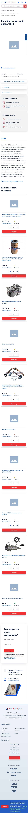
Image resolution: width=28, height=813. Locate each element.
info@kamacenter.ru (14, 753)
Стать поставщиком (20, 728)
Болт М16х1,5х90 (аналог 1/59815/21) (12, 598)
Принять (5, 806)
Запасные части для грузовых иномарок (10, 13)
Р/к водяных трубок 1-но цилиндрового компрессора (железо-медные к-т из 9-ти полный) (13, 386)
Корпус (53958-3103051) (8, 429)
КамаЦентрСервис (5, 10)
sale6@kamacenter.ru (13, 680)
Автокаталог (4, 728)
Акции (16, 733)
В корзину (14, 232)
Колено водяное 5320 (8, 344)
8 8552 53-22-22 (14, 750)
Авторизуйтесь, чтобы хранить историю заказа (14, 81)
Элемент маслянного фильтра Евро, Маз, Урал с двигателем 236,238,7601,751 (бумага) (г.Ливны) (12, 258)
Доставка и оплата (6, 736)
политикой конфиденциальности (9, 657)
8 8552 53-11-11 (14, 747)
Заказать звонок (14, 758)
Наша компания (5, 733)
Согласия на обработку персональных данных (18, 808)
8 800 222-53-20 (14, 744)
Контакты (17, 731)
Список (8, 107)
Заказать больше (6, 223)
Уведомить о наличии (8, 68)
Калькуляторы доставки (12, 181)
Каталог (12, 10)
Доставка (3, 138)
